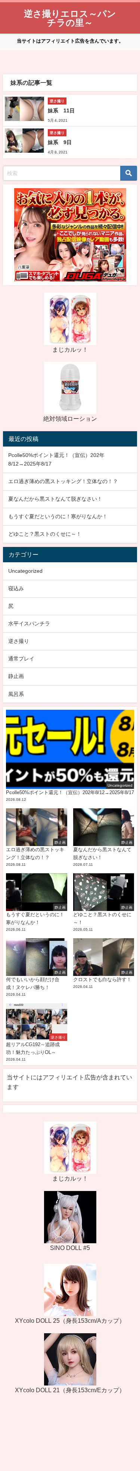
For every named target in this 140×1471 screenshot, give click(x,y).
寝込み (16, 588)
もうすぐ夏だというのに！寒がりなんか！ (58, 516)
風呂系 (16, 694)
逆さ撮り (18, 641)
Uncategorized (25, 570)
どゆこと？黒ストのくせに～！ (44, 534)
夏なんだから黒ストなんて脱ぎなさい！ (55, 498)
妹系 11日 (61, 110)
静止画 (16, 676)
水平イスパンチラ (29, 623)
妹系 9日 (60, 142)
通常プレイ (21, 658)
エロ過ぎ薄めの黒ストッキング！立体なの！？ (63, 481)
